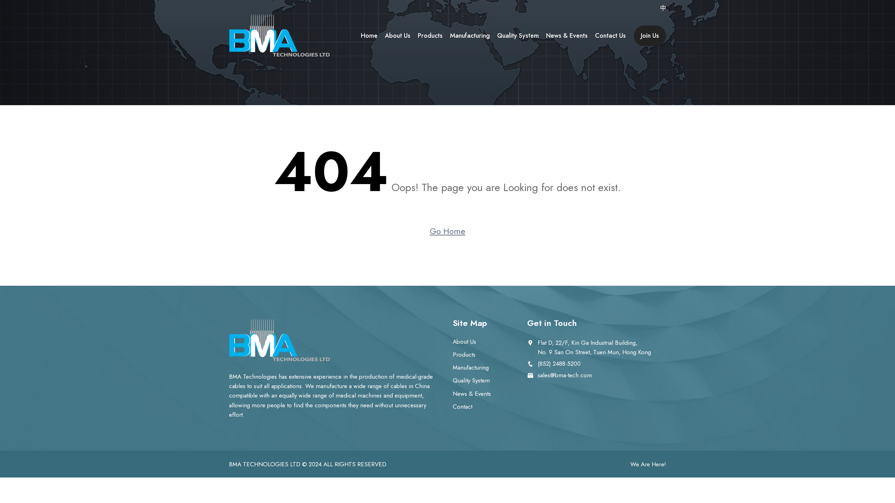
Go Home (447, 231)
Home (369, 35)
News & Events (567, 35)
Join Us (650, 35)
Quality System (518, 35)
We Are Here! (648, 464)
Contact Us (610, 35)
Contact (462, 406)
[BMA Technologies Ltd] (279, 35)
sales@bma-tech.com (565, 375)
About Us (397, 35)
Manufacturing (470, 35)
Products (430, 35)
